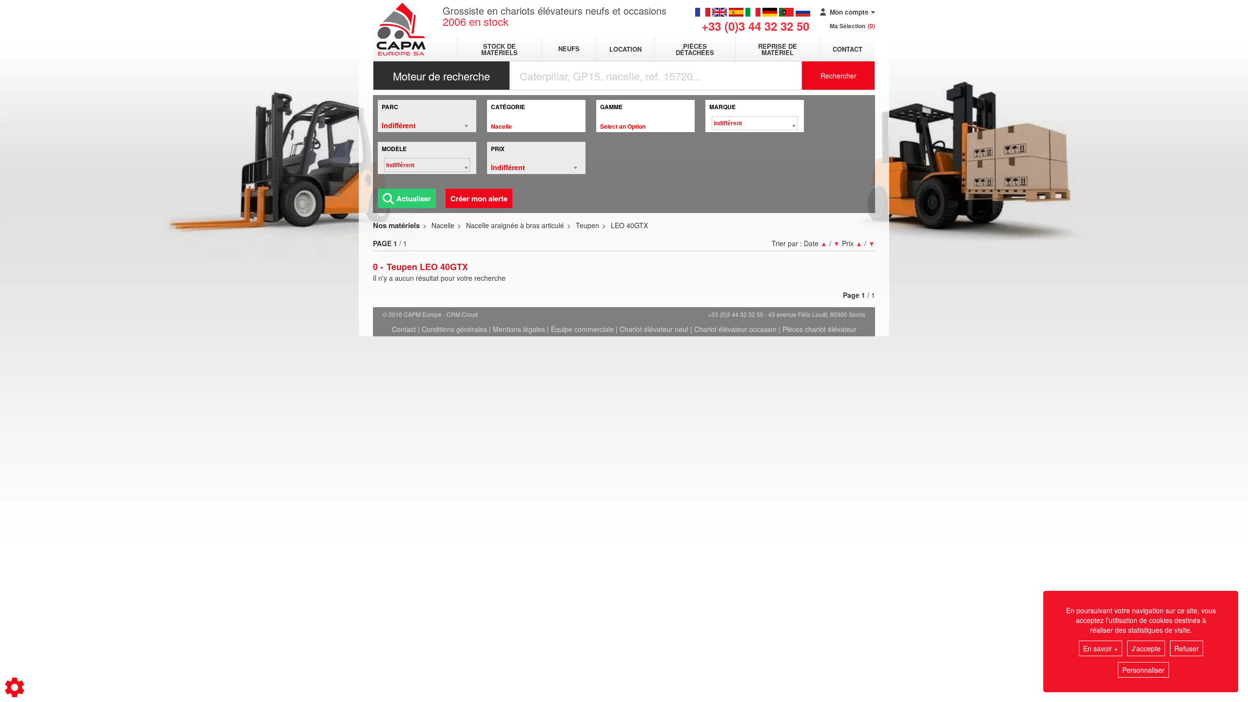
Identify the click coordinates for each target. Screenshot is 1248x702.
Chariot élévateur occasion (735, 329)
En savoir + (1100, 648)
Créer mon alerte (478, 198)
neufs (569, 49)
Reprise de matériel (777, 49)
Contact (847, 49)
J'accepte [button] (1146, 648)
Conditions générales (454, 329)
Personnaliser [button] (1143, 670)
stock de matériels (499, 49)
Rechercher (838, 75)
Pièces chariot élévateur (819, 329)
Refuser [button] (1186, 648)
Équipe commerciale (582, 329)
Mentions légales (519, 329)
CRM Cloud (462, 314)
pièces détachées (695, 49)
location (625, 49)
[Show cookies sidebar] (14, 687)
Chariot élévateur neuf (654, 329)
